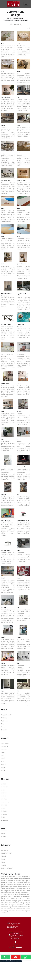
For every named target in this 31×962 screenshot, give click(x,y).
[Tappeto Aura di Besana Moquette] (7, 229)
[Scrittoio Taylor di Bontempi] (23, 460)
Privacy (2, 961)
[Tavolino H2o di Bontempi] (23, 487)
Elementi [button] (5, 738)
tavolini (3, 770)
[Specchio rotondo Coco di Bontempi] (23, 257)
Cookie (8, 961)
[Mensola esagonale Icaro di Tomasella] (23, 543)
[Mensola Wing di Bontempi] (23, 347)
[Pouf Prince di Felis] (7, 656)
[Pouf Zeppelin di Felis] (23, 630)
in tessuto (4, 814)
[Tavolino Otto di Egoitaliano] (7, 543)
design (3, 833)
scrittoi (3, 761)
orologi (3, 752)
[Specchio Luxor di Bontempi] (7, 173)
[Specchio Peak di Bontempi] (7, 257)
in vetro (3, 817)
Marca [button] (4, 710)
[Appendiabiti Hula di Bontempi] (23, 656)
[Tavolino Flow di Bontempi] (7, 64)
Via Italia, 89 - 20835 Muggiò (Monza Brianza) (16, 936)
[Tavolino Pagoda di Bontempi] (7, 487)
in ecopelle (4, 787)
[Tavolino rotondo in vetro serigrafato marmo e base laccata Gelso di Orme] (23, 376)
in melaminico (5, 802)
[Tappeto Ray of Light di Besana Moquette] (23, 317)
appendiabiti (4, 743)
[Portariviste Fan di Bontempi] (23, 684)
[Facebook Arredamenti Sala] (15, 941)
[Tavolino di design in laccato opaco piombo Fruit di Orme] (7, 404)
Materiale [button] (5, 779)
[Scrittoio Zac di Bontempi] (7, 460)
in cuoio (3, 784)
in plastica (4, 811)
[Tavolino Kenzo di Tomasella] (23, 118)
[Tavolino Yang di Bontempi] (7, 145)
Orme (3, 727)
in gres (3, 790)
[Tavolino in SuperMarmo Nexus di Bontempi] (23, 64)
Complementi (8, 20)
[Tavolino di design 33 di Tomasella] (23, 432)
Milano (3, 859)
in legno (3, 796)
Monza (3, 862)
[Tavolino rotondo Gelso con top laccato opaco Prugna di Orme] (7, 376)
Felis (2, 724)
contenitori (4, 746)
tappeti (3, 767)
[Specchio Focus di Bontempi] (23, 173)
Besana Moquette (6, 715)
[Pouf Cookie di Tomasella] (7, 630)
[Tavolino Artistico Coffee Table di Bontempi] (23, 286)
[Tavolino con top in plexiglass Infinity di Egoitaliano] (7, 317)
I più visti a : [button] (5, 845)
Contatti (15, 944)
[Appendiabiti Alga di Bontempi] (7, 684)
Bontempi (4, 718)
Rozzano (3, 865)
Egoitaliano (4, 721)
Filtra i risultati (14, 24)
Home (9, 18)
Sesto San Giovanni (6, 868)
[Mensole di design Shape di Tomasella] (23, 571)
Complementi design (21, 20)
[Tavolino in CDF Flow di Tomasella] (7, 432)
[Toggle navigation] (25, 4)
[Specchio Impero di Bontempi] (7, 286)
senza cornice (5, 820)
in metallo (4, 805)
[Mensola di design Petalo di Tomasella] (7, 571)
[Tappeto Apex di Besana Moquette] (23, 229)
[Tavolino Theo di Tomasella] (23, 90)
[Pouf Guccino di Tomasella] (23, 404)
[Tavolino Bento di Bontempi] (23, 145)
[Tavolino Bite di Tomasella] (23, 600)
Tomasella (4, 730)
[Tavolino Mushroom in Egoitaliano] (23, 513)
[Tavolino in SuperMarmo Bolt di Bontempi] (7, 36)
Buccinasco (4, 850)
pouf (2, 755)
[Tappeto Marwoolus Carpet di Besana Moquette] (7, 347)
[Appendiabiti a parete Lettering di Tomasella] (7, 600)
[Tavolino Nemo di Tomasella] (7, 118)
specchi (3, 764)
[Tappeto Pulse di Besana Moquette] (7, 201)
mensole (3, 749)
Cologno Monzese (6, 853)
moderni (3, 836)
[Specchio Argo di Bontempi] (7, 90)
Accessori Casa (18, 18)
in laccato (4, 793)
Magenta (3, 856)
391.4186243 (16, 938)
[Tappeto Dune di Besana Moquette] (23, 201)
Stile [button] (3, 828)
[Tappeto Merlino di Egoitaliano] (7, 513)
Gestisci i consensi (17, 961)
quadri (3, 758)
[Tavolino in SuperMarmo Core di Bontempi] (23, 36)
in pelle (3, 808)
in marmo (4, 799)
